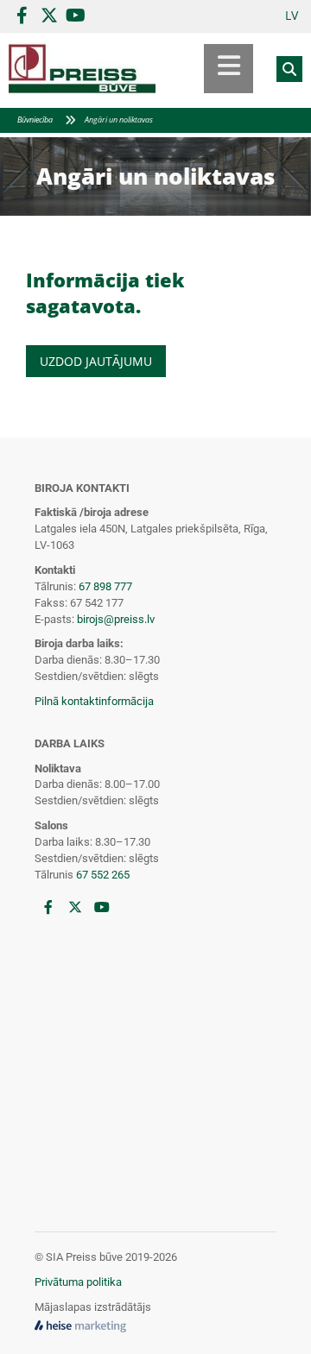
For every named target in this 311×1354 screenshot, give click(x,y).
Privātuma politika (78, 1281)
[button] (204, 68)
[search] (289, 69)
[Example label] (49, 15)
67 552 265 (103, 874)
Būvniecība (35, 119)
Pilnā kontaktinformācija (94, 701)
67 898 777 (105, 586)
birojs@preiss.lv (116, 619)
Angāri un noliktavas (119, 119)
